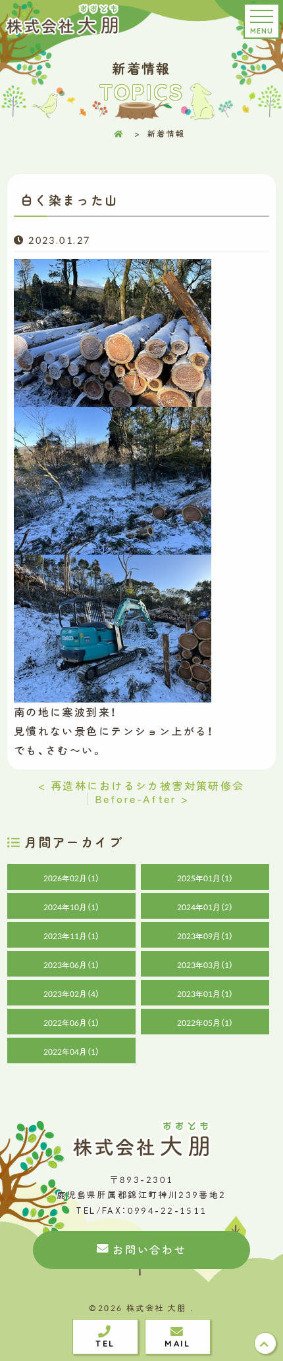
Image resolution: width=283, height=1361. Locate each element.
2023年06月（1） (71, 965)
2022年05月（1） (205, 1022)
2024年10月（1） (71, 907)
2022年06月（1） (71, 1022)
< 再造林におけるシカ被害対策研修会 (141, 785)
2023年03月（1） (205, 965)
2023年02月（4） (71, 994)
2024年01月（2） (205, 907)
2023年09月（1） (205, 936)
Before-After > (142, 798)
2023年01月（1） (205, 994)
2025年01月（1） (205, 878)
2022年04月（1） (71, 1051)
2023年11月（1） (71, 936)
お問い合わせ (149, 1249)
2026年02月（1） (71, 878)
